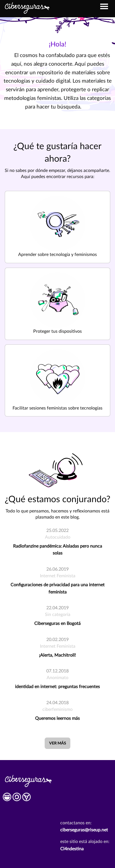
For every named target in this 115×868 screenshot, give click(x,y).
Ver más (57, 743)
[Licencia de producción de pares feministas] (17, 799)
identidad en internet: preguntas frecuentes (57, 686)
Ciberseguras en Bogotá (57, 623)
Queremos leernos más (57, 718)
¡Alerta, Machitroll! (57, 655)
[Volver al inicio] (27, 7)
